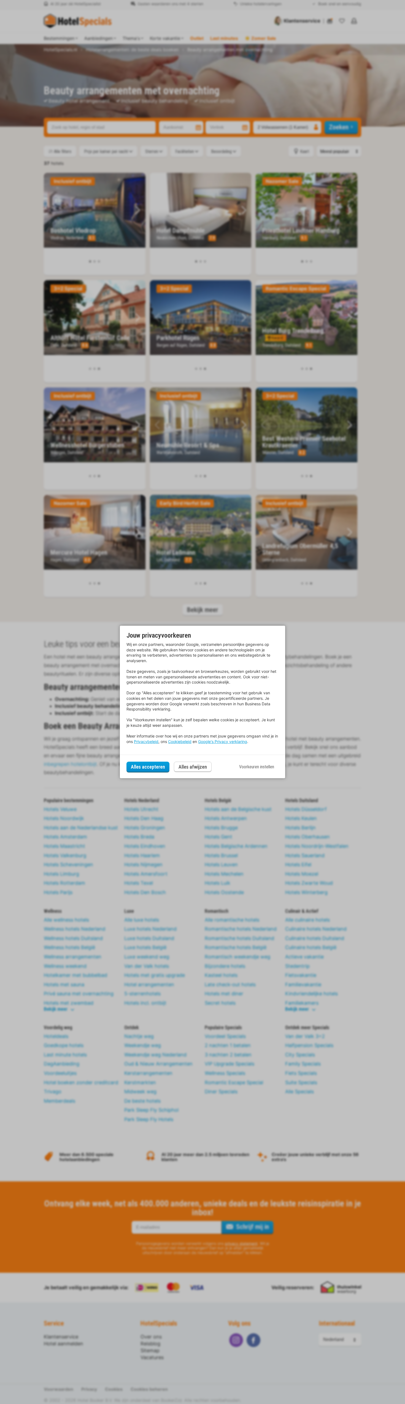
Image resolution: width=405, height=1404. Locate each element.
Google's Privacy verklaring (222, 741)
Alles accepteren (148, 767)
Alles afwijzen (193, 767)
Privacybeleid (146, 741)
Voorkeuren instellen (256, 766)
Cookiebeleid (179, 741)
